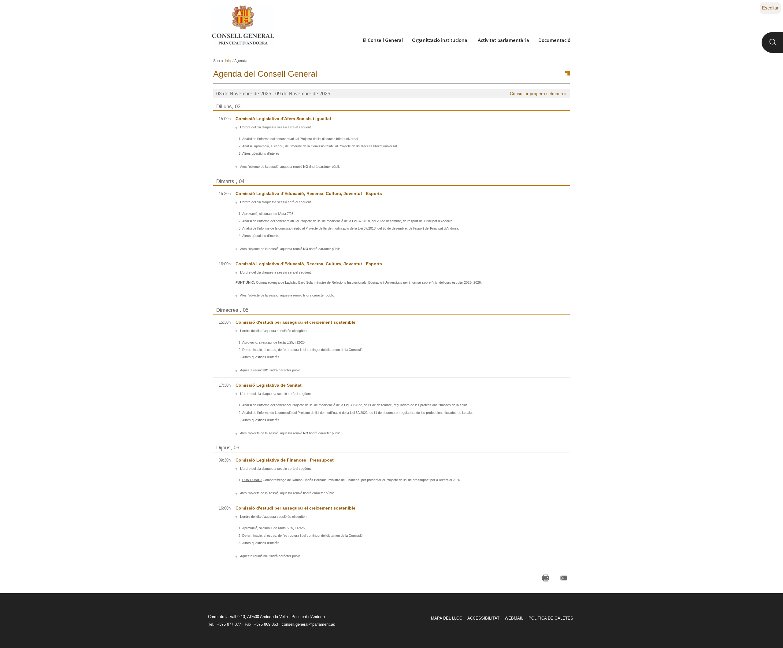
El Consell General (383, 40)
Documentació (554, 40)
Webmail (514, 618)
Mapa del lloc (446, 618)
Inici (228, 61)
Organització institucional (440, 40)
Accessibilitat (483, 618)
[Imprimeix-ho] (546, 578)
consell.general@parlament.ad (308, 624)
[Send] (564, 578)
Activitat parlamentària (503, 40)
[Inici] (243, 25)
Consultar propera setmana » (538, 93)
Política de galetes (551, 618)
